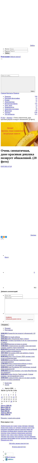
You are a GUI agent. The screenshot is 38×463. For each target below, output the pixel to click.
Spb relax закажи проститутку (19, 443)
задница (18, 427)
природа (3, 435)
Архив (7, 385)
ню (31, 429)
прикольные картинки (24, 433)
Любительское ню (7, 426)
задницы (24, 427)
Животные (8, 111)
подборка (4, 431)
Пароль (7, 51)
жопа (7, 427)
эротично (29, 438)
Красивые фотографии (12, 98)
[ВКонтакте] (2, 237)
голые (15, 426)
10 (2, 397)
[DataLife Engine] (15, 15)
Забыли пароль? (15, 56)
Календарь (8, 383)
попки (30, 431)
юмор (35, 438)
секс (8, 435)
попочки (4, 433)
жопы (11, 427)
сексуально (10, 436)
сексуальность (19, 436)
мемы (28, 429)
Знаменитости (9, 107)
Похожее (8, 328)
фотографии (12, 438)
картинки (4, 429)
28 (11, 401)
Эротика (7, 112)
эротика (23, 438)
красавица (11, 429)
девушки (31, 426)
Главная (3, 93)
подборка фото (12, 431)
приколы (14, 433)
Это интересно (10, 114)
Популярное (9, 330)
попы (9, 433)
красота (17, 429)
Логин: (7, 49)
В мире (7, 100)
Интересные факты (11, 103)
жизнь (3, 427)
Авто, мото (8, 105)
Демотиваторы (10, 102)
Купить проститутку (19, 447)
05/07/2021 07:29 (6, 166)
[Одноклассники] (4, 237)
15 (13, 397)
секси (12, 435)
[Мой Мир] (6, 237)
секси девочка (18, 435)
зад (14, 427)
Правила (16, 93)
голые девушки (23, 426)
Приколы (8, 96)
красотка (23, 429)
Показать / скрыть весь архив (10, 418)
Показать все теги (7, 440)
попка (25, 431)
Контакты (9, 93)
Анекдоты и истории (12, 109)
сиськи (26, 436)
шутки (18, 438)
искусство (31, 427)
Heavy (7, 257)
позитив (20, 431)
